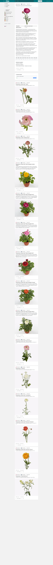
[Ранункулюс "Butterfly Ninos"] (26, 486)
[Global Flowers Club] (8, 1)
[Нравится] (16, 69)
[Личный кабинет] (49, 1)
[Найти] (16, 1)
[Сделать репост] (22, 69)
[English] (6, 26)
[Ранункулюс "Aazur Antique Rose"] (26, 147)
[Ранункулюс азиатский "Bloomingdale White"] (26, 322)
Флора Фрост (24, 4)
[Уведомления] (47, 1)
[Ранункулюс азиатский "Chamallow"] (26, 405)
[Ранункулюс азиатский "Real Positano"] (26, 351)
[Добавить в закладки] (24, 69)
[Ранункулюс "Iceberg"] (26, 378)
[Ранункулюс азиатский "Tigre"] (26, 94)
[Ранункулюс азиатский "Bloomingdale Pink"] (26, 234)
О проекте (6, 23)
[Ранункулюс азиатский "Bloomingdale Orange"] (26, 293)
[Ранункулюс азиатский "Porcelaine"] (26, 120)
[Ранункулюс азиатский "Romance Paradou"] (26, 431)
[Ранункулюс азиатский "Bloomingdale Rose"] (26, 205)
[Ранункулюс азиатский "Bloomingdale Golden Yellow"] (26, 176)
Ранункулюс (18, 4)
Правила (9, 23)
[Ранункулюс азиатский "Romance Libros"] (26, 459)
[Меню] (4, 1)
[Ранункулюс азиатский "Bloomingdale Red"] (26, 264)
